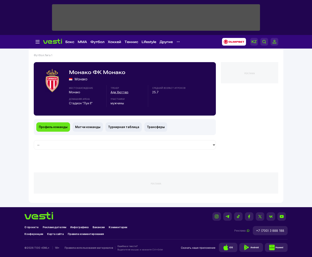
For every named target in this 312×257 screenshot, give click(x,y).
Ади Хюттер (119, 92)
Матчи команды (87, 127)
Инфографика (79, 227)
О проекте (31, 227)
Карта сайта (55, 234)
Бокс (69, 42)
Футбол (97, 42)
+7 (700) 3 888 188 (270, 230)
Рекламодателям (54, 227)
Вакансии (99, 227)
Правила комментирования (86, 234)
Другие (166, 42)
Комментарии (118, 227)
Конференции (33, 234)
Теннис (131, 42)
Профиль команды (53, 127)
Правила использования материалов (89, 247)
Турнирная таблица (123, 127)
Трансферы (156, 127)
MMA (82, 42)
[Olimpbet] (232, 42)
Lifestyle (149, 42)
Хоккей (114, 42)
